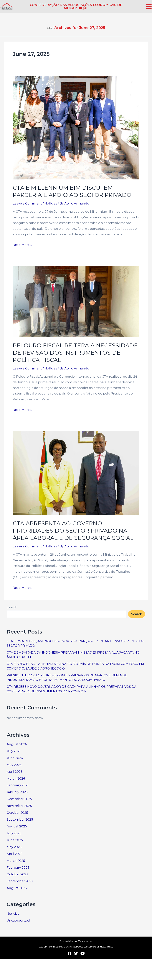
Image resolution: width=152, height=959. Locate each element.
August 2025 (17, 826)
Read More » (22, 245)
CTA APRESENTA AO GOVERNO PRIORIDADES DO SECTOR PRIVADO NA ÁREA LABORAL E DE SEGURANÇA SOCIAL (73, 530)
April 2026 (14, 771)
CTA (49, 28)
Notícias (50, 203)
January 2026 (17, 792)
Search (12, 607)
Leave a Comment (27, 203)
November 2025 (19, 806)
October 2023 (17, 874)
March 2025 (16, 861)
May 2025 (14, 847)
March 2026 (16, 778)
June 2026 (15, 758)
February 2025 (18, 867)
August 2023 (17, 888)
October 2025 (17, 812)
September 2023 (20, 881)
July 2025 (14, 833)
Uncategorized (18, 920)
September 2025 (20, 819)
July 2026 (14, 751)
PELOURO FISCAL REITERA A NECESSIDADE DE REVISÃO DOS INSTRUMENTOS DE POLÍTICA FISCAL (75, 352)
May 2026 (14, 765)
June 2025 (15, 840)
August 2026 (17, 744)
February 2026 (18, 785)
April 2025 (14, 854)
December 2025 (19, 799)
